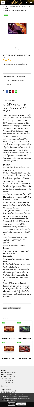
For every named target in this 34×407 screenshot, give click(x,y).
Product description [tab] (9, 100)
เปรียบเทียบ (21, 76)
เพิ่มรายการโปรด (9, 76)
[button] (27, 2)
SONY (22, 80)
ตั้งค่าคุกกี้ (11, 404)
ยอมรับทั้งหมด (21, 404)
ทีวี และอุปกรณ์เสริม (13, 80)
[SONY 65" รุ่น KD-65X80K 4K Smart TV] (17, 28)
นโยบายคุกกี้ (13, 400)
